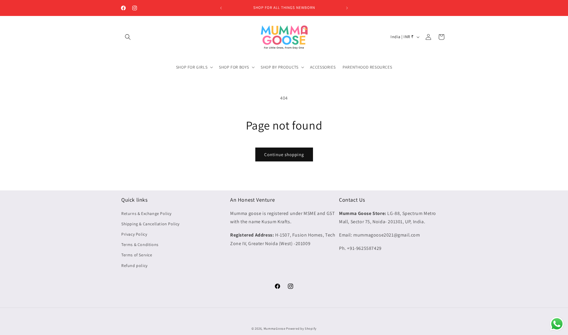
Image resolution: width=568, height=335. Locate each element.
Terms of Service (136, 255)
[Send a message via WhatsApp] (557, 324)
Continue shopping (284, 154)
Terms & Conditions (140, 244)
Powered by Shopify (301, 328)
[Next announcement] (347, 8)
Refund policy (134, 265)
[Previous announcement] (220, 8)
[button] (127, 36)
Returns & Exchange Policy (146, 213)
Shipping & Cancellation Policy (150, 223)
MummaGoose (274, 328)
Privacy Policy (134, 234)
